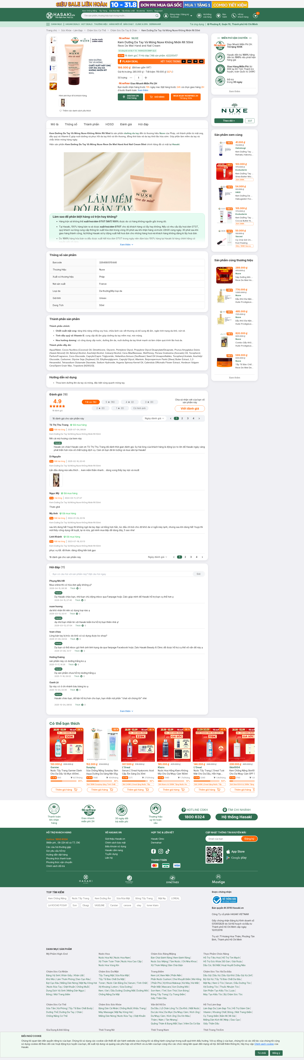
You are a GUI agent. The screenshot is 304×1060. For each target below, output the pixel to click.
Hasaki (176, 144)
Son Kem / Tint (158, 990)
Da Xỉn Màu (184, 1016)
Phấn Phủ (157, 983)
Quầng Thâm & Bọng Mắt (164, 1023)
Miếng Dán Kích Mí (212, 1019)
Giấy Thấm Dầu (159, 998)
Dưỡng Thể (52, 1012)
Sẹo (180, 1023)
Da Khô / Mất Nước (189, 1008)
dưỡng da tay (131, 133)
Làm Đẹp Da (209, 1008)
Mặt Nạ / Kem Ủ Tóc (213, 983)
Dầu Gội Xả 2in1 (244, 975)
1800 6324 (195, 817)
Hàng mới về (115, 24)
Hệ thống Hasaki (237, 817)
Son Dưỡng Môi (180, 986)
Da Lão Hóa (157, 1012)
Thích (72, 588)
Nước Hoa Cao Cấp (131, 961)
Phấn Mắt (156, 986)
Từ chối (262, 1053)
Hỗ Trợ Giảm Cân (241, 1008)
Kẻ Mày (186, 983)
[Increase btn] (146, 78)
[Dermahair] (129, 879)
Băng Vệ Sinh (53, 975)
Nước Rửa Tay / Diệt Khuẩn (61, 986)
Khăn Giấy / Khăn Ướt (72, 975)
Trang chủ (51, 30)
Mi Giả (232, 1016)
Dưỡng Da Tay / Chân (70, 1012)
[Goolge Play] (236, 858)
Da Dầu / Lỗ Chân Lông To (164, 1008)
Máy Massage (106, 1012)
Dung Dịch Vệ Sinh (56, 990)
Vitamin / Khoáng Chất (214, 1012)
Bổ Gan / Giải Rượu (232, 961)
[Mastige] (218, 879)
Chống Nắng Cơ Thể (56, 1016)
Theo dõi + (229, 120)
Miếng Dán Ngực (75, 990)
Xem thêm (143, 90)
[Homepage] (60, 15)
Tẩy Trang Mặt (106, 975)
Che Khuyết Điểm (181, 979)
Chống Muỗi (82, 986)
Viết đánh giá (190, 408)
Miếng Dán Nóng (69, 983)
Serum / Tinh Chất (137, 983)
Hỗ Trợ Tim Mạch (231, 957)
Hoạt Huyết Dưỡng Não (234, 965)
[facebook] (153, 851)
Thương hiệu (101, 24)
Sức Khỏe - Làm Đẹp (72, 30)
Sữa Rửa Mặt (122, 975)
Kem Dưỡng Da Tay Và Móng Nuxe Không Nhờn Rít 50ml (171, 30)
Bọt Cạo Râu (52, 983)
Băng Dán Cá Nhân (108, 1008)
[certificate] (235, 900)
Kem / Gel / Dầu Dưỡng (110, 990)
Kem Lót (155, 975)
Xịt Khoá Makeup (172, 983)
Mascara (166, 986)
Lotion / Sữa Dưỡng (121, 986)
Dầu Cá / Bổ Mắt (211, 965)
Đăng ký (249, 838)
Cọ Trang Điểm (177, 994)
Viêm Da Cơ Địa (192, 1023)
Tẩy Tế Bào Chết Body (80, 1008)
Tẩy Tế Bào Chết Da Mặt (111, 979)
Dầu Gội (207, 975)
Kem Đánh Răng (182, 957)
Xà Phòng (62, 1008)
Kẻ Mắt (195, 983)
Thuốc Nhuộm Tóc (229, 986)
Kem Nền (165, 975)
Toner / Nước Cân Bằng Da (113, 983)
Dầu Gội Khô (228, 975)
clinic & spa (141, 24)
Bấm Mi (224, 1016)
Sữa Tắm (51, 1008)
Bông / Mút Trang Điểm (58, 994)
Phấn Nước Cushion (161, 979)
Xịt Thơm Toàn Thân (109, 961)
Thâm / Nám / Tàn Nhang (164, 1019)
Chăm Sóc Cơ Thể (96, 30)
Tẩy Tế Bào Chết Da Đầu (228, 979)
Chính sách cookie (264, 1044)
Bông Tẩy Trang (159, 994)
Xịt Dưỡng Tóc (210, 986)
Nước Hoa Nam (122, 957)
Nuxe (135, 38)
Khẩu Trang (139, 1008)
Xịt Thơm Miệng (159, 965)
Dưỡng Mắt (129, 990)
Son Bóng (183, 990)
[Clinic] (85, 879)
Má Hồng (196, 979)
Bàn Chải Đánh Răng (161, 957)
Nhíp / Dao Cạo (232, 1019)
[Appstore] (236, 851)
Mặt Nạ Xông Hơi (88, 983)
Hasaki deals (73, 24)
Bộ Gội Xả (208, 979)
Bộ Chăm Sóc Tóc (233, 994)
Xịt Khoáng (104, 986)
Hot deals (86, 24)
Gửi (198, 574)
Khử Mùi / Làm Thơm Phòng (60, 979)
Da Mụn (168, 1012)
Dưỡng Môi (142, 990)
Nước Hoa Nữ (106, 957)
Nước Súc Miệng (159, 961)
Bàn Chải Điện (175, 965)
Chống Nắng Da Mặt (109, 994)
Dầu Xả (216, 975)
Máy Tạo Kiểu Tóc (212, 994)
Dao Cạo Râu (83, 979)
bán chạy (129, 24)
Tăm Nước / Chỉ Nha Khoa (182, 961)
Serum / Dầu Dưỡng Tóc (238, 983)
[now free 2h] (124, 38)
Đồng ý (276, 1053)
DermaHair (155, 24)
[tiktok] (168, 851)
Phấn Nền (176, 975)
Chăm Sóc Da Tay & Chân (123, 30)
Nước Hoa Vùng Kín (109, 965)
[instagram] (160, 851)
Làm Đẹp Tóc (224, 1008)
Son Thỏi (172, 990)
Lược (232, 990)
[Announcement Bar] (152, 4)
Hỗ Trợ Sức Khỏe (212, 961)
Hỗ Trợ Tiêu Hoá (212, 957)
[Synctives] (172, 879)
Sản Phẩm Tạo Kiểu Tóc (215, 990)
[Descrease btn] (131, 78)
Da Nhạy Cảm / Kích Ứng (186, 1012)
